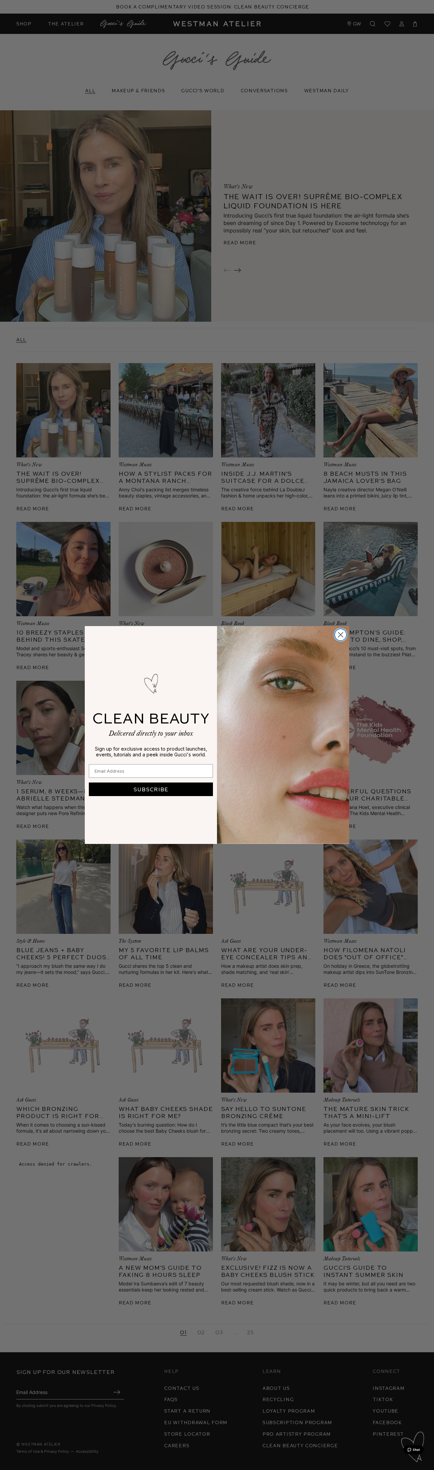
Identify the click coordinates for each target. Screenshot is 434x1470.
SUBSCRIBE (151, 789)
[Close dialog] (341, 635)
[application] (413, 1449)
